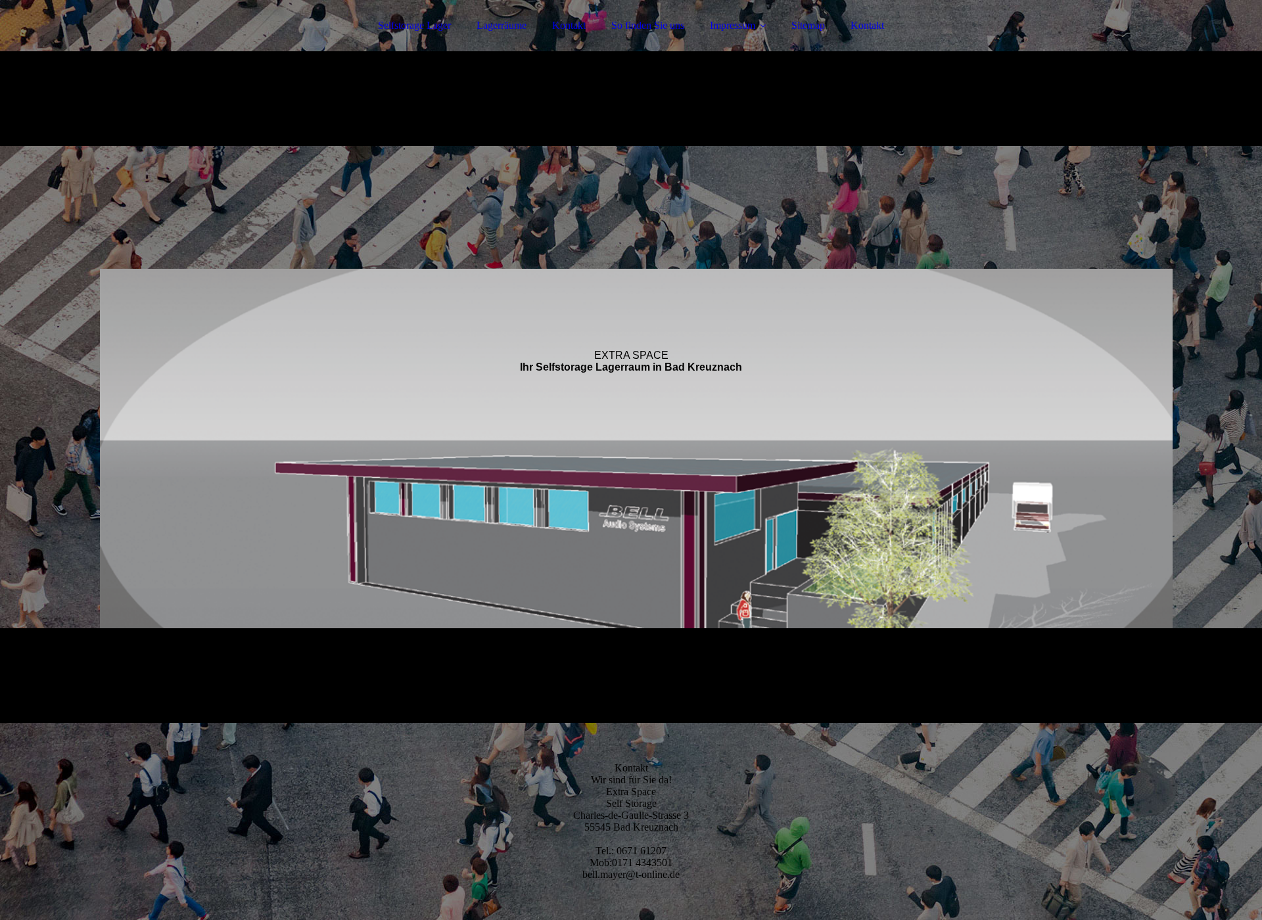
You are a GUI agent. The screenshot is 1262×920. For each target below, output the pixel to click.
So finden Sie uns (647, 25)
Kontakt (569, 25)
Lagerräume (501, 25)
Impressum (732, 25)
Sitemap (808, 25)
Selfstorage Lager (414, 25)
